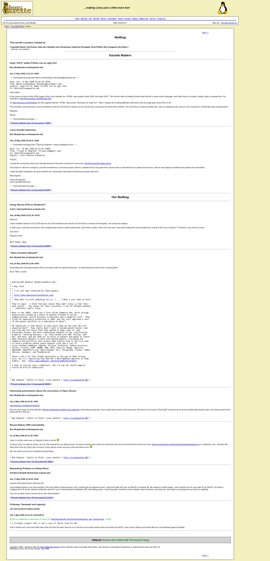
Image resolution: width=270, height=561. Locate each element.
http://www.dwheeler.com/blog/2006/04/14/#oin (52, 361)
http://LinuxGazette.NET (76, 380)
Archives (127, 18)
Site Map (96, 18)
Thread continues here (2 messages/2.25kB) (30, 190)
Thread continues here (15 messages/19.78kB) (31, 462)
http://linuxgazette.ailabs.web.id (98, 163)
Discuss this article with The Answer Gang (126, 540)
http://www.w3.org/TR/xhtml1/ (25, 103)
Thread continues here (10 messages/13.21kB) (31, 498)
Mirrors (103, 18)
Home (77, 18)
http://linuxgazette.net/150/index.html (35, 99)
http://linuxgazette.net (229, 23)
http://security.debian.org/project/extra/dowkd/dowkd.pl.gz (176, 444)
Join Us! (153, 18)
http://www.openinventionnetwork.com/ (34, 295)
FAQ (90, 18)
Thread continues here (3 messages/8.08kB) (30, 384)
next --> (205, 32)
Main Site (84, 18)
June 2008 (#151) (17, 26)
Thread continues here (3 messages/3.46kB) (30, 246)
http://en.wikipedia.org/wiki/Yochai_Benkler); (61, 410)
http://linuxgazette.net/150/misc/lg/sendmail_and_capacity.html (77, 519)
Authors (135, 18)
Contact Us (161, 18)
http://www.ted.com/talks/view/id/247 (25, 406)
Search (120, 18)
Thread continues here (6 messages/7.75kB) (30, 123)
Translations (112, 18)
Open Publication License (50, 547)
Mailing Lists (143, 18)
